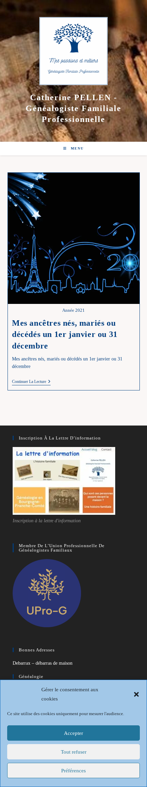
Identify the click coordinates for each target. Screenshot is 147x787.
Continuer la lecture (31, 382)
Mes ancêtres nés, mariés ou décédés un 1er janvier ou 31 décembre (65, 334)
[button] (136, 694)
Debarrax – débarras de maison (42, 663)
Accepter (73, 733)
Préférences (73, 770)
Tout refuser (73, 752)
